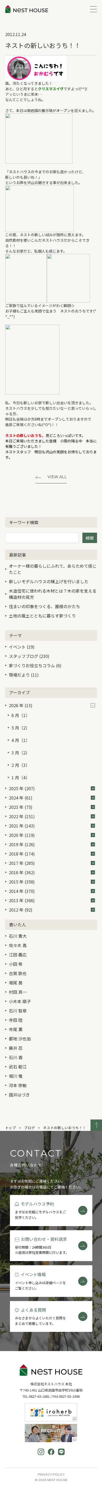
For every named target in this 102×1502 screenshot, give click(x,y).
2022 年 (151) (22, 816)
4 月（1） (21, 740)
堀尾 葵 (15, 982)
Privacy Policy (51, 1474)
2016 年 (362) (22, 872)
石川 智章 (18, 1010)
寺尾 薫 (15, 1029)
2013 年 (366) (22, 900)
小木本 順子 (20, 1001)
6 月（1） (21, 715)
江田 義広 (18, 954)
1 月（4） (21, 777)
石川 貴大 (18, 936)
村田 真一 (18, 992)
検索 (90, 538)
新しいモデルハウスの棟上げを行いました (48, 581)
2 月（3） (21, 765)
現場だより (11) (24, 675)
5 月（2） (21, 728)
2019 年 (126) (22, 844)
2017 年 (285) (22, 863)
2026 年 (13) (20, 705)
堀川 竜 (15, 1076)
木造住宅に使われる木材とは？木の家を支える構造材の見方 (53, 594)
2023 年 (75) (20, 807)
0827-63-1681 (39, 1396)
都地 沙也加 (20, 1038)
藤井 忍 (15, 1048)
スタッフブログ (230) (29, 656)
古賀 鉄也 (18, 973)
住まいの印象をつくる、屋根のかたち (44, 606)
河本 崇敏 (18, 1085)
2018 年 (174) (22, 854)
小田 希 (15, 964)
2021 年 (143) (22, 826)
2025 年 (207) (22, 788)
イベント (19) (22, 647)
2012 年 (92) (20, 910)
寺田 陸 (15, 1020)
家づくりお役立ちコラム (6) (35, 665)
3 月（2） (21, 752)
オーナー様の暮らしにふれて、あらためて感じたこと (53, 569)
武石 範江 (18, 1066)
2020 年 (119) (22, 835)
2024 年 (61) (20, 798)
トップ (10, 1127)
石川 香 (15, 1057)
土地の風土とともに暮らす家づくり (42, 616)
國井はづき (19, 1094)
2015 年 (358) (22, 882)
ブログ (29, 1127)
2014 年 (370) (22, 891)
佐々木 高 (18, 945)
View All (57, 477)
